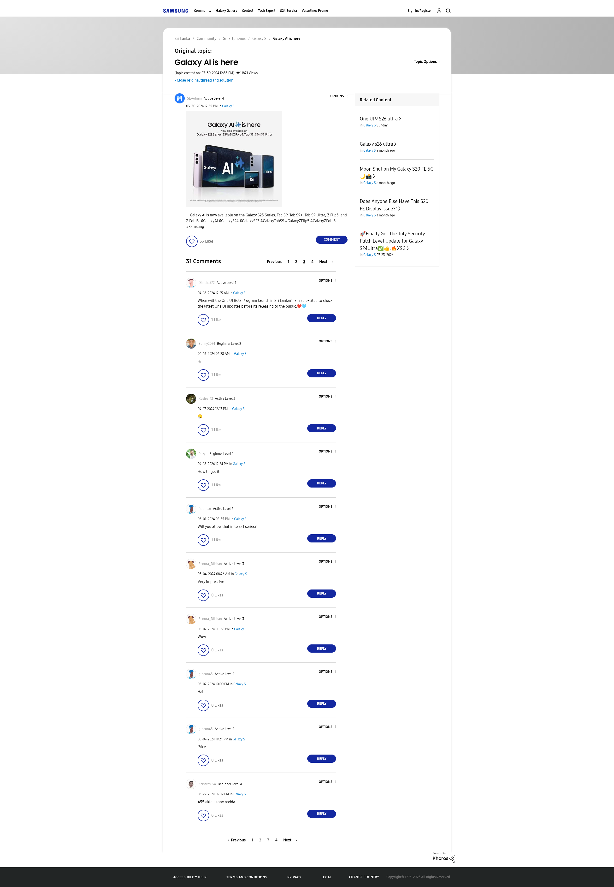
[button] (339, 96)
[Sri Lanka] (175, 10)
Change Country (364, 877)
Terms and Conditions (246, 877)
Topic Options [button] (425, 61)
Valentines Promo (315, 11)
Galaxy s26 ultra (376, 144)
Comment (332, 240)
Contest (247, 11)
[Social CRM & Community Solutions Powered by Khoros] (444, 857)
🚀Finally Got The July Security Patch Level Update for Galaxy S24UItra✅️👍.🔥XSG (392, 241)
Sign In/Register (420, 11)
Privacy (294, 877)
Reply (321, 318)
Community (202, 11)
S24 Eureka (288, 11)
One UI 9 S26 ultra (379, 119)
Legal (326, 877)
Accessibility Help (190, 877)
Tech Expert (266, 11)
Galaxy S (228, 106)
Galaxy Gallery (226, 11)
